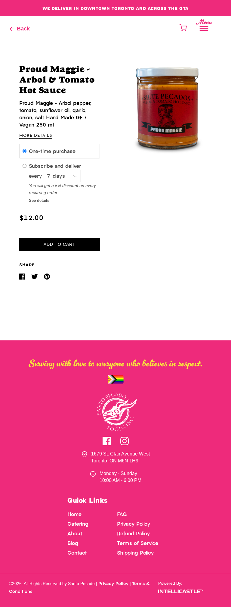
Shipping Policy (135, 552)
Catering (77, 523)
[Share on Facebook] (23, 276)
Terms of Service (137, 542)
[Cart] (183, 28)
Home (74, 514)
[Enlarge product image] (168, 108)
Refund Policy (133, 533)
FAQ (122, 514)
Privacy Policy (133, 523)
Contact (77, 552)
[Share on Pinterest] (47, 276)
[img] (106, 441)
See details (39, 200)
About (74, 533)
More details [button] (35, 136)
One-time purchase (52, 151)
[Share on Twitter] (35, 276)
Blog (72, 542)
